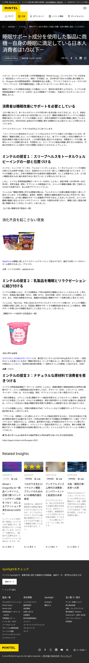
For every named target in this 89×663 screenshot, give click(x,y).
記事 (23, 16)
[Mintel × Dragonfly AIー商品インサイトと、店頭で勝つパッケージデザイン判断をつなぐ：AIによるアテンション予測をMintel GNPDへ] (12, 467)
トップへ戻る (10, 589)
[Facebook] (45, 650)
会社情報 (27, 597)
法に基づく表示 (73, 597)
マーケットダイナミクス (11, 634)
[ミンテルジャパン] (11, 8)
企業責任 (26, 615)
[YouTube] (61, 650)
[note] (67, 650)
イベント (26, 621)
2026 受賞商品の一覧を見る (48, 2)
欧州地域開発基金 (29, 618)
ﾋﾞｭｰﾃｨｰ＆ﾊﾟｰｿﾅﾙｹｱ (9, 621)
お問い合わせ (28, 612)
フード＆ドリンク (8, 625)
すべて (11, 16)
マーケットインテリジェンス (33, 625)
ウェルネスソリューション (12, 602)
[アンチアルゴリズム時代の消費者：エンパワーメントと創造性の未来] (55, 467)
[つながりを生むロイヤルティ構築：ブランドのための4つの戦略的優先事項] (33, 467)
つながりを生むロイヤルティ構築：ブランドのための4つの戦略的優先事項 (33, 491)
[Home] (3, 27)
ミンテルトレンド (8, 638)
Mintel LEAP (6, 608)
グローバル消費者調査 (10, 628)
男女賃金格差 (70, 605)
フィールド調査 (8, 631)
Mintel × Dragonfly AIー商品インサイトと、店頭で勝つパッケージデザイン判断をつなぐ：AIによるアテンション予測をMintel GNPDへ (11, 499)
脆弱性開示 (27, 605)
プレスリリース (29, 628)
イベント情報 (57, 16)
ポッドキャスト (77, 16)
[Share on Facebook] (71, 58)
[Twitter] (50, 650)
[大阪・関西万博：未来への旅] (77, 467)
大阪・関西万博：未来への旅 (76, 486)
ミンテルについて (29, 602)
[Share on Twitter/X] (76, 58)
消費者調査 (28, 479)
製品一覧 (6, 597)
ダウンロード (7, 2)
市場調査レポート (8, 618)
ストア (25, 631)
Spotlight (49, 597)
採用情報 (26, 608)
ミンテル (22, 27)
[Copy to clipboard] (85, 58)
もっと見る (7, 547)
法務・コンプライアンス (74, 608)
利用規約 (69, 621)
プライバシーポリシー (74, 618)
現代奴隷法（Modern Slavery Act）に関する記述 (75, 613)
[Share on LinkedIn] (80, 58)
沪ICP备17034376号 (51, 656)
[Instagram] (39, 650)
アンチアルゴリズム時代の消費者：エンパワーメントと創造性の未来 (55, 490)
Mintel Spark (7, 605)
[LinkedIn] (56, 650)
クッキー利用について (74, 602)
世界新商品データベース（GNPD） (11, 613)
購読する (8, 582)
